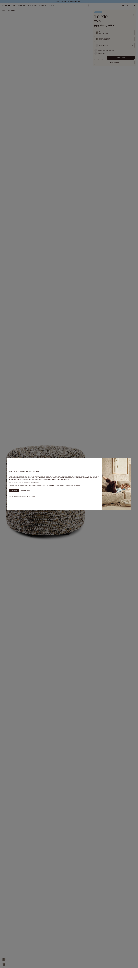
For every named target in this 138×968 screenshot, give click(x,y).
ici (78, 485)
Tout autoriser (14, 490)
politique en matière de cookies (38, 485)
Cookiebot (33, 496)
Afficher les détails (25, 490)
